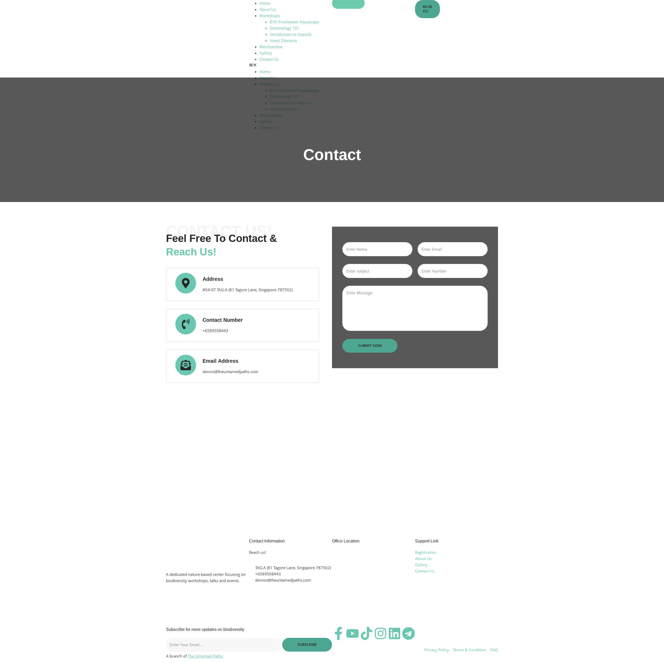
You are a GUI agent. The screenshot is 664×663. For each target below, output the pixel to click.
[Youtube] (352, 633)
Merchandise (270, 46)
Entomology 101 (284, 28)
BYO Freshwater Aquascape (294, 21)
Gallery (265, 52)
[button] (290, 65)
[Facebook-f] (338, 633)
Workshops (269, 15)
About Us (267, 9)
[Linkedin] (394, 633)
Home (264, 3)
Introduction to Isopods (291, 34)
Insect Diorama (283, 40)
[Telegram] (408, 633)
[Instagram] (380, 633)
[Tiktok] (366, 633)
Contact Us (269, 59)
